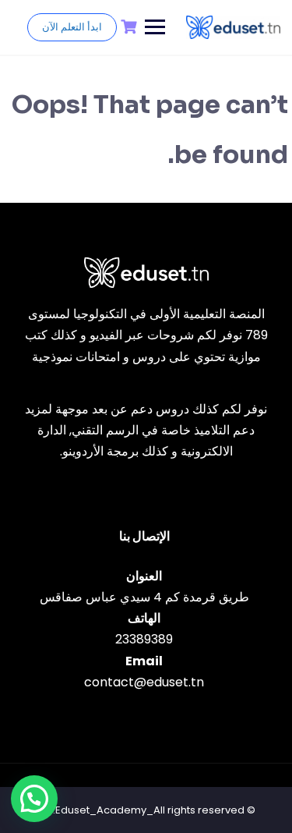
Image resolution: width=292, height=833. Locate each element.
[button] (34, 798)
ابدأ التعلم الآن (72, 26)
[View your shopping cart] (127, 26)
